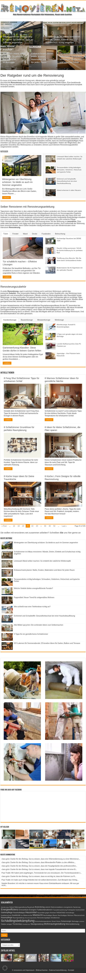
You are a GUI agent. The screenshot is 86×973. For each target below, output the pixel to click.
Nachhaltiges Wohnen (65, 915)
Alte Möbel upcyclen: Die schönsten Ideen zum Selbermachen (38, 625)
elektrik (47, 907)
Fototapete (71, 910)
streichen (81, 921)
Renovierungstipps (43, 918)
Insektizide (16, 915)
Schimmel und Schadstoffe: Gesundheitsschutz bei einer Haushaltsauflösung (67, 181)
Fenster (15, 234)
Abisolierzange (5, 907)
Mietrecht (38, 915)
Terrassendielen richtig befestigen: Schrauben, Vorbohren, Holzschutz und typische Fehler (69, 170)
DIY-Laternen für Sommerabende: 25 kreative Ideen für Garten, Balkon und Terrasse (47, 643)
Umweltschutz (26, 924)
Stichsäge (75, 921)
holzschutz (61, 912)
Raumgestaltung (18, 918)
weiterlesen (6, 197)
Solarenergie (66, 921)
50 (54, 526)
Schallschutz (55, 918)
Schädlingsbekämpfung (17, 921)
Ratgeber (4, 151)
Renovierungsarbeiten (31, 917)
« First (4, 526)
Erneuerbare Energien (27, 910)
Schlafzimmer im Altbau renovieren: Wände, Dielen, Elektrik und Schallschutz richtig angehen (63, 39)
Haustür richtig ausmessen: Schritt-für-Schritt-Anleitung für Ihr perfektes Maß (70, 250)
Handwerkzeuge (9, 320)
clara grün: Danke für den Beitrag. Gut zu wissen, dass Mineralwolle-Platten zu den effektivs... (38, 862)
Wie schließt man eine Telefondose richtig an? (32, 607)
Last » (64, 526)
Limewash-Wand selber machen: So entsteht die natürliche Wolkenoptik (42, 561)
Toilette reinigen (6, 924)
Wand (25, 234)
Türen (5, 234)
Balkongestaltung (21, 907)
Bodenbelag (40, 907)
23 (37, 526)
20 (23, 526)
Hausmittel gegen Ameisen (46, 912)
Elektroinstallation (57, 907)
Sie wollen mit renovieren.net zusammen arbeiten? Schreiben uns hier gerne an (40, 532)
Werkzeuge (59, 320)
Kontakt (71, 970)
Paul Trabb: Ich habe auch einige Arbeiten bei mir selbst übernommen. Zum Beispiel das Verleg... (40, 880)
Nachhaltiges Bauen (50, 915)
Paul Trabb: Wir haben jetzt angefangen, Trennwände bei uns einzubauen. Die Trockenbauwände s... (42, 873)
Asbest (11, 907)
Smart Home (56, 921)
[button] (5, 968)
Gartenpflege (7, 912)
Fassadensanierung (60, 910)
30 (45, 526)
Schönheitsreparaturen (43, 921)
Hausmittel (31, 912)
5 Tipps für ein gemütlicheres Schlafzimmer (31, 634)
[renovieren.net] (43, 9)
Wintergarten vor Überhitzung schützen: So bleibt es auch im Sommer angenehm (18, 39)
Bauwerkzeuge (27, 320)
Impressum (30, 970)
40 (50, 526)
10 (14, 526)
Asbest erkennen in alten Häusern (69, 190)
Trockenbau (17, 924)
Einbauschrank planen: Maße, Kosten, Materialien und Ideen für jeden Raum (44, 570)
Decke (34, 234)
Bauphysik (30, 907)
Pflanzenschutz (79, 915)
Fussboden (46, 234)
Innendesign (70, 912)
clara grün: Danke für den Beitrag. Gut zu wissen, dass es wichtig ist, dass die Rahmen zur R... (39, 876)
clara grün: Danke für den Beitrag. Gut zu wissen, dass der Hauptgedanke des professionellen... (39, 866)
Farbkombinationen (44, 910)
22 (32, 526)
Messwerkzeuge (43, 320)
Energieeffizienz (9, 909)
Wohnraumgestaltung (54, 924)
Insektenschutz (6, 915)
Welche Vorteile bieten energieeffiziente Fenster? (33, 588)
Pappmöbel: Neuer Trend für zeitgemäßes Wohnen (34, 597)
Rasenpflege (6, 917)
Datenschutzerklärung (58, 970)
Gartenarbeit (79, 910)
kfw (22, 915)
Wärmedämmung (72, 924)
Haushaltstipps (19, 912)
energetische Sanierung (71, 907)
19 (19, 526)
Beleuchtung (60, 234)
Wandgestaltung (37, 924)
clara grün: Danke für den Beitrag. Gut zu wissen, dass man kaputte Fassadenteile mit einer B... (39, 869)
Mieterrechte (27, 915)
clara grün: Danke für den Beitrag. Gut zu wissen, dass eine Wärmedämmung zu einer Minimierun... (41, 859)
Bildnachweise (42, 970)
